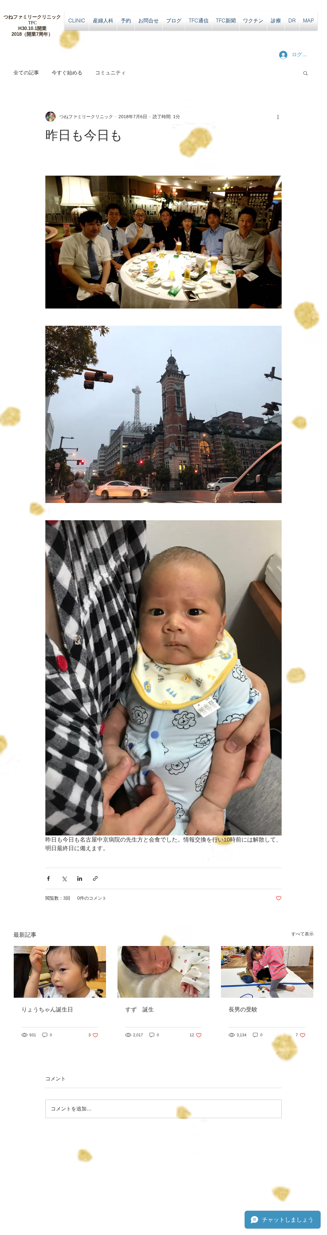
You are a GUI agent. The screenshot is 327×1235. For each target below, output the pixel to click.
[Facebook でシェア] (48, 878)
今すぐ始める (67, 72)
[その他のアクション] (278, 116)
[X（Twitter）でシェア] (64, 878)
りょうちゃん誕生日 (47, 1009)
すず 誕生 (139, 1009)
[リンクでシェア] (95, 878)
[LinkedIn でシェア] (80, 878)
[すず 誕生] (164, 972)
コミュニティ (110, 72)
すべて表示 (302, 933)
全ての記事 (26, 72)
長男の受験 (243, 1009)
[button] (305, 72)
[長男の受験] (267, 972)
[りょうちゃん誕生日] (60, 972)
